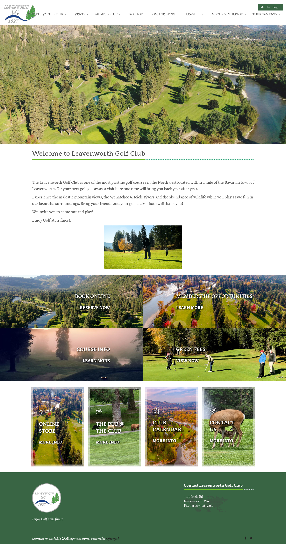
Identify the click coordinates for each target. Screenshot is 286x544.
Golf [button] (15, 14)
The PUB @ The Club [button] (45, 14)
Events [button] (79, 14)
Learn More (189, 308)
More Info (50, 442)
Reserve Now (95, 308)
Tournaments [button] (265, 14)
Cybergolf (112, 539)
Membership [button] (106, 14)
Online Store (164, 14)
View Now (187, 361)
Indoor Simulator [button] (226, 14)
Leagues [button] (193, 14)
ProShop (135, 14)
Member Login (270, 7)
